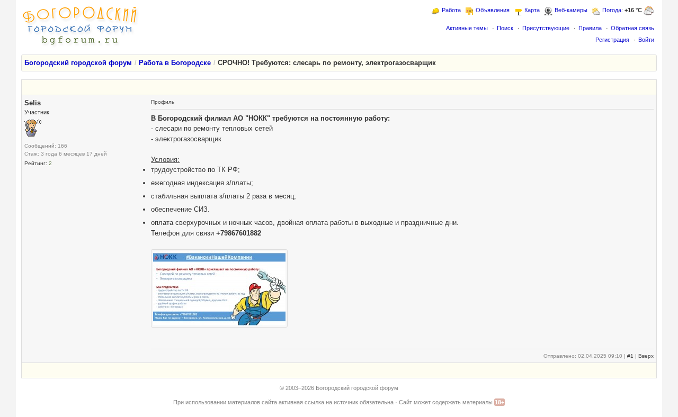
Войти (646, 40)
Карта (532, 10)
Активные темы (467, 28)
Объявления (493, 10)
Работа (451, 10)
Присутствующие (545, 28)
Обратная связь (632, 28)
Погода (611, 10)
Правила (590, 28)
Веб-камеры (571, 10)
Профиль (162, 102)
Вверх (646, 356)
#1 (630, 356)
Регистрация (612, 40)
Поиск (505, 28)
